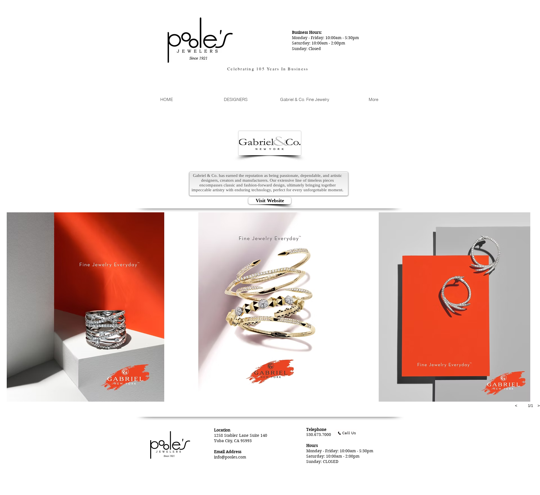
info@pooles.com (230, 457)
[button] (85, 307)
